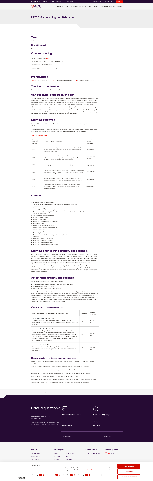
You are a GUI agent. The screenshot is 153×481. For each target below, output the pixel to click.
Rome (67, 456)
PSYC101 (54, 80)
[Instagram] (88, 453)
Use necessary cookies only (129, 476)
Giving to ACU (59, 1)
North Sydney (70, 453)
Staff (112, 1)
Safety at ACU (69, 1)
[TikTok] (96, 453)
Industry (45, 1)
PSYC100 (33, 80)
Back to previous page (41, 392)
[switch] (57, 475)
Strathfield (69, 459)
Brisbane (56, 459)
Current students (97, 1)
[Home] (36, 6)
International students (72, 6)
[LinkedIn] (91, 453)
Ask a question (66, 436)
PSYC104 (74, 80)
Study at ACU (60, 6)
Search (119, 6)
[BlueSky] (99, 453)
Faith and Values (35, 1)
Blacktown (57, 456)
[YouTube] (94, 453)
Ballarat (56, 453)
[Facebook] (86, 453)
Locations (89, 6)
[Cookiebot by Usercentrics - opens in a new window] (21, 478)
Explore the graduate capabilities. (40, 135)
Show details (96, 475)
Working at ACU (35, 456)
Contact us (119, 1)
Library (107, 1)
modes (48, 58)
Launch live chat (67, 425)
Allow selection (129, 471)
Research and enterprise (101, 6)
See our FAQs (97, 425)
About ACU (112, 6)
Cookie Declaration (93, 470)
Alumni (52, 1)
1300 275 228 (110, 436)
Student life (82, 6)
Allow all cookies (129, 466)
